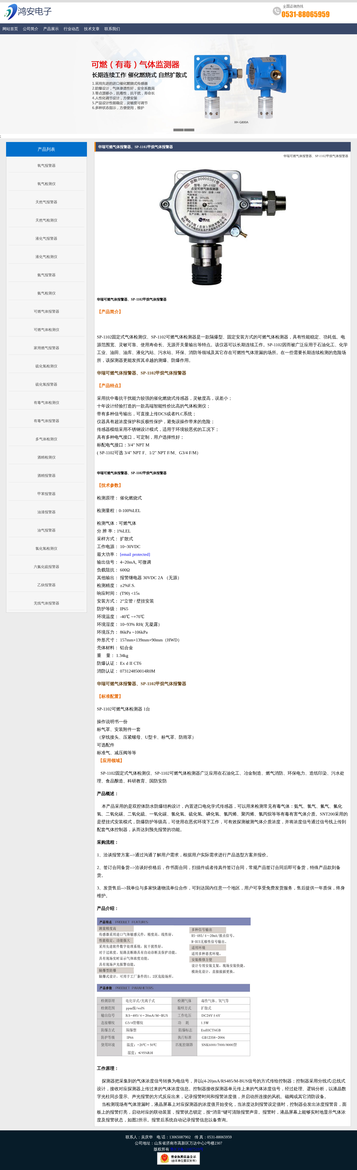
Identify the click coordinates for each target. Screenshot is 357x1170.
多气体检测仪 (46, 439)
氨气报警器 (46, 275)
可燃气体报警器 (46, 311)
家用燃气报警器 (46, 348)
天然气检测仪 (46, 220)
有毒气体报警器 (46, 421)
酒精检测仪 (46, 457)
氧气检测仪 (46, 184)
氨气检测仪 (46, 293)
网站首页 (10, 29)
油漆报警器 (46, 512)
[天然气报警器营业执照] (178, 1163)
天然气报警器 (46, 202)
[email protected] (135, 554)
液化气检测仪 (46, 257)
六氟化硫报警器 (46, 567)
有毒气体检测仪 (46, 403)
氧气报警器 (46, 166)
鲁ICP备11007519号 (187, 1149)
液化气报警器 (46, 238)
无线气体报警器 (46, 603)
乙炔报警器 (46, 585)
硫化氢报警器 (46, 384)
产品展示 (51, 29)
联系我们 (112, 29)
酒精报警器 (46, 476)
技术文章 (92, 29)
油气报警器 (46, 530)
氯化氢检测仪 (46, 548)
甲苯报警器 (46, 494)
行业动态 (71, 29)
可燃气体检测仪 (46, 330)
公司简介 (30, 29)
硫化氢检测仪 (46, 366)
